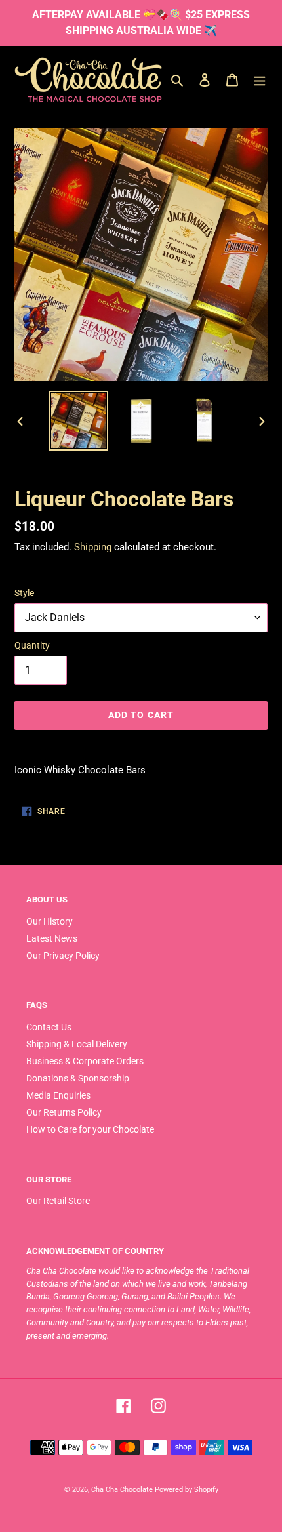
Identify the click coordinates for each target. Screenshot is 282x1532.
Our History (49, 921)
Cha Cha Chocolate (122, 1489)
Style (24, 593)
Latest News (51, 938)
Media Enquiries (58, 1095)
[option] (78, 421)
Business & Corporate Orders (85, 1061)
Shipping (92, 547)
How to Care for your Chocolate (90, 1129)
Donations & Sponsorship (77, 1078)
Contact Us (48, 1027)
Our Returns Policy (64, 1112)
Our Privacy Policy (63, 955)
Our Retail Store (58, 1201)
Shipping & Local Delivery (76, 1044)
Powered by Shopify (186, 1489)
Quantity (32, 645)
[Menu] (259, 79)
